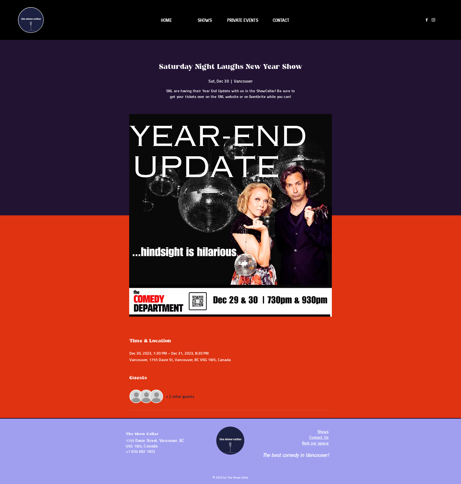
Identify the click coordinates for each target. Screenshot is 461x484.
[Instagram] (433, 20)
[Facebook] (426, 20)
